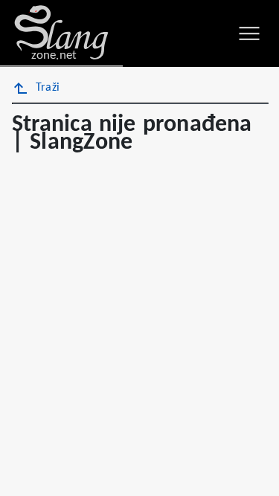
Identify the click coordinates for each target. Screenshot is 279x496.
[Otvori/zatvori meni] (249, 33)
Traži (48, 88)
